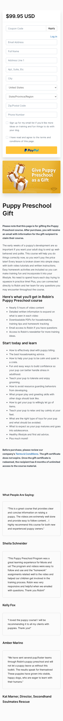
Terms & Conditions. (27, 453)
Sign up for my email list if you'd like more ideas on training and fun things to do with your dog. (32, 126)
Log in (53, 36)
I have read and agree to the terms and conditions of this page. (30, 139)
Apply (51, 28)
